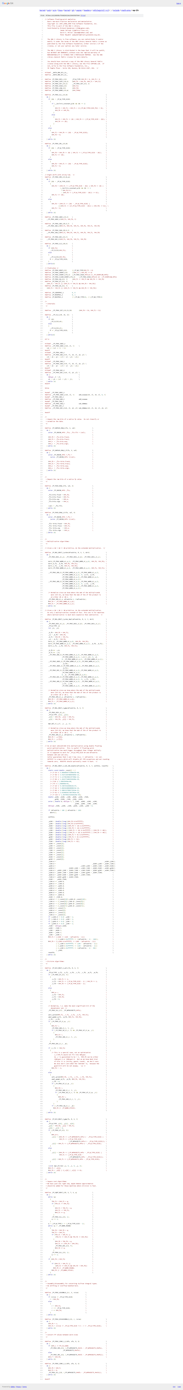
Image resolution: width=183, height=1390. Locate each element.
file (83, 15)
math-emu (126, 10)
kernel (42, 10)
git (73, 10)
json (179, 1387)
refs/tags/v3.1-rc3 (101, 10)
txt (174, 1387)
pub (49, 10)
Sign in (178, 3)
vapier (79, 10)
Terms (24, 1387)
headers (87, 10)
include (116, 10)
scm (54, 10)
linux (60, 10)
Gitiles (13, 1387)
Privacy (18, 1387)
